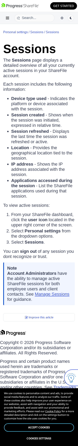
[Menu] (7, 18)
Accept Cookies (39, 427)
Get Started (63, 6)
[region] (39, 417)
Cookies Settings (39, 438)
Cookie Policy (53, 411)
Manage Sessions (52, 294)
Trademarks (64, 387)
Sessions (36, 32)
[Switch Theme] (71, 18)
